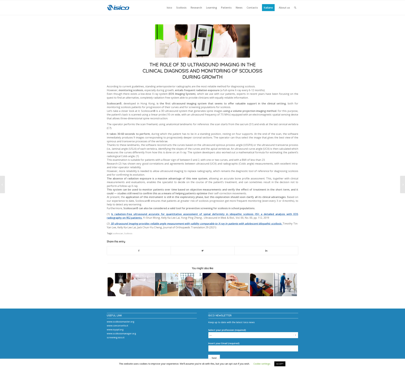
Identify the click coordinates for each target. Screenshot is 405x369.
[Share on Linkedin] (266, 250)
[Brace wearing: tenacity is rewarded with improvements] (214, 284)
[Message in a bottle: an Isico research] (143, 284)
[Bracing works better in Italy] (119, 284)
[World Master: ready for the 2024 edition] (402, 184)
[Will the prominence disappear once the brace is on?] (237, 284)
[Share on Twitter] (202, 250)
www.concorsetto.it (117, 325)
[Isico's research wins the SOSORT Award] (190, 284)
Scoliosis (128, 233)
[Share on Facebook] (139, 250)
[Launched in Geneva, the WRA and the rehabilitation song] (2, 184)
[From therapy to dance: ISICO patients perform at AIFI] (166, 284)
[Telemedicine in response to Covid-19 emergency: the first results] (261, 284)
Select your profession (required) (227, 329)
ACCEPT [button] (280, 363)
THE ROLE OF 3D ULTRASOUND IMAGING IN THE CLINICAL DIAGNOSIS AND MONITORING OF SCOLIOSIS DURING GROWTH (202, 71)
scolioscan (118, 233)
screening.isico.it (116, 337)
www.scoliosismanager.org (121, 333)
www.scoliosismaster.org (120, 321)
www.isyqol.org (115, 329)
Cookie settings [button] (261, 363)
